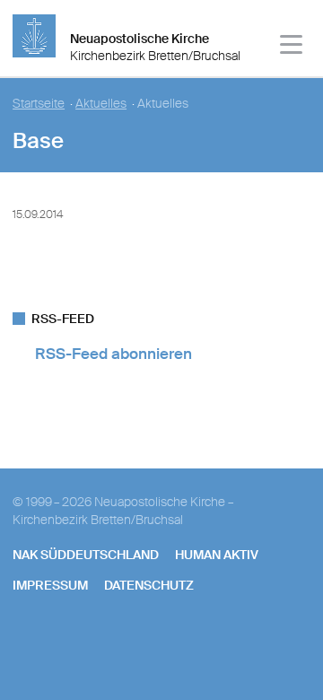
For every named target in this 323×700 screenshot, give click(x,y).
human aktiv (216, 555)
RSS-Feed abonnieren (113, 353)
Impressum (50, 585)
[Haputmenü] (292, 47)
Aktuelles (101, 103)
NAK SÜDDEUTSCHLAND (86, 555)
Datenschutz (149, 585)
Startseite (39, 103)
